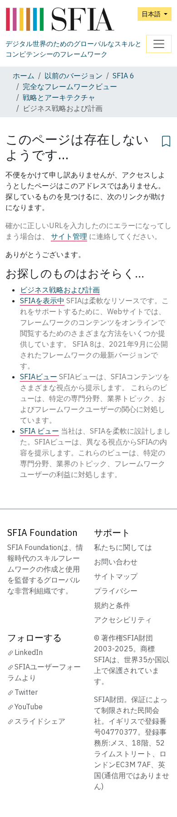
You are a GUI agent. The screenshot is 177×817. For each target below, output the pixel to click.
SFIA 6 (123, 75)
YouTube (29, 706)
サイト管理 (69, 236)
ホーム (23, 75)
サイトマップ (116, 576)
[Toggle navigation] (159, 44)
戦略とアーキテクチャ (59, 97)
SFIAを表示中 (42, 300)
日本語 (152, 14)
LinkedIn (29, 652)
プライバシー (116, 590)
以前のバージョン (73, 75)
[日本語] (75, 19)
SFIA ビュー (39, 430)
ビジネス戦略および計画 (60, 289)
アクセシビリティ (123, 619)
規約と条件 (112, 605)
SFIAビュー (38, 376)
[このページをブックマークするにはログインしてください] (166, 140)
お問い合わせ (116, 561)
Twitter (26, 692)
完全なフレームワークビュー (70, 86)
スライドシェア (40, 721)
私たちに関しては (123, 547)
